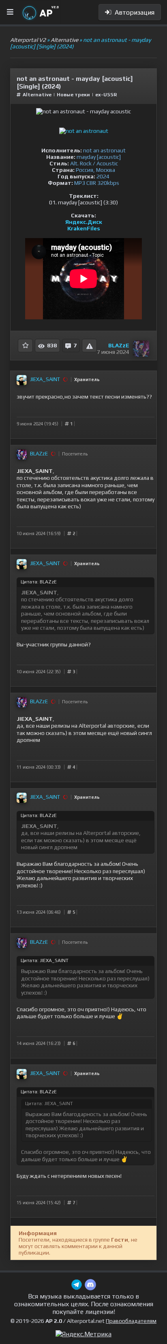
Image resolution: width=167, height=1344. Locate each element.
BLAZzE (118, 345)
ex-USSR (106, 95)
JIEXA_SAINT (45, 379)
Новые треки (73, 95)
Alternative (38, 95)
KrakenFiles (83, 228)
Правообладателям (131, 1321)
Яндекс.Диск (83, 222)
